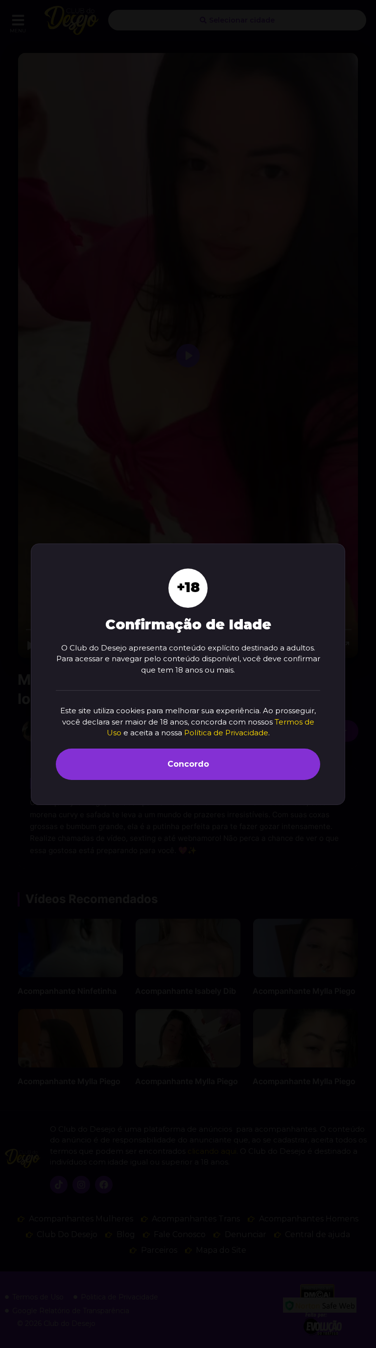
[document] (188, 674)
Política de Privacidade (226, 732)
